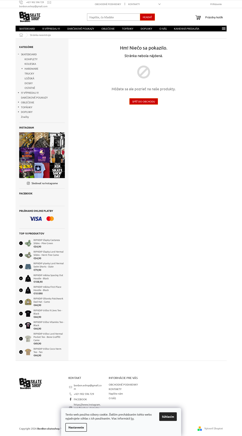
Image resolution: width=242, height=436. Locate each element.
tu (132, 418)
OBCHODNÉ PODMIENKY (108, 4)
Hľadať (147, 17)
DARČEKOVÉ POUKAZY (34, 97)
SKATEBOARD (29, 54)
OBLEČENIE (27, 102)
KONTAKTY (134, 4)
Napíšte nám (116, 393)
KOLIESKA (30, 63)
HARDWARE (31, 68)
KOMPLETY (31, 59)
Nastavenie (76, 427)
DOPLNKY (26, 111)
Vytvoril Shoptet (213, 428)
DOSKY (29, 83)
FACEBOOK (80, 399)
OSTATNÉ (30, 87)
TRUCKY (29, 73)
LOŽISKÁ (29, 78)
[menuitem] (27, 28)
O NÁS (112, 398)
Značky (25, 116)
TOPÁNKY (26, 107)
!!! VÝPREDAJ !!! (30, 92)
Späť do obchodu (143, 101)
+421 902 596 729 (84, 393)
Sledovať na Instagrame (45, 183)
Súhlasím (168, 416)
